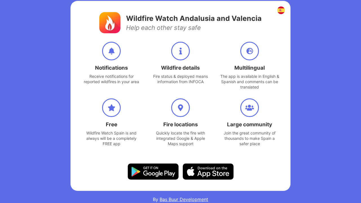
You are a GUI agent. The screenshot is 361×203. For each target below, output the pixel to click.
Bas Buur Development (184, 199)
